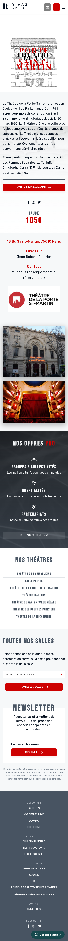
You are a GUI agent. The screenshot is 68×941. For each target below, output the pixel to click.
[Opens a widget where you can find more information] (48, 935)
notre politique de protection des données (39, 779)
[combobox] (34, 674)
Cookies (34, 874)
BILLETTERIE (34, 827)
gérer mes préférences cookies (34, 894)
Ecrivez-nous (34, 909)
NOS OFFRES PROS (34, 814)
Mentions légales (34, 868)
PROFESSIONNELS (34, 854)
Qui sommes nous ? (34, 841)
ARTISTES (34, 808)
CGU (34, 881)
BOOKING (34, 820)
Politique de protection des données (34, 887)
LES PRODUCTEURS (34, 847)
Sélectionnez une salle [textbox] (20, 674)
